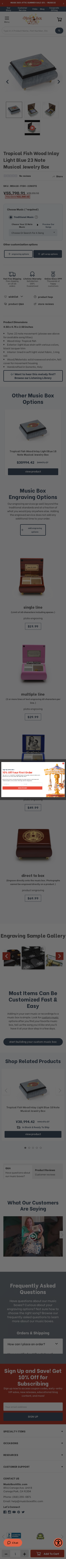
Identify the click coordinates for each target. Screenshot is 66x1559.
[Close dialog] (63, 763)
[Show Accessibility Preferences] (58, 1542)
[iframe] (12, 1543)
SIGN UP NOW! (22, 788)
